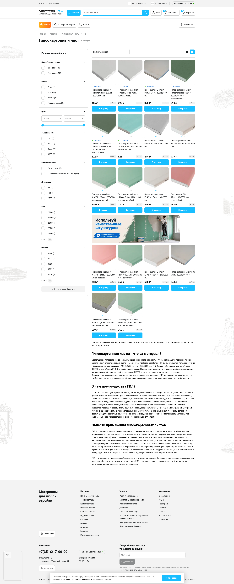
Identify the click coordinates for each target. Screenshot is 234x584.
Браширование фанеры (130, 526)
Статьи (162, 511)
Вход (158, 12)
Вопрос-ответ (165, 515)
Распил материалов (129, 496)
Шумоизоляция (87, 504)
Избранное (171, 12)
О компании (54, 3)
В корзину (103, 108)
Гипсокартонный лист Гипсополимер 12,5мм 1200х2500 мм (102, 93)
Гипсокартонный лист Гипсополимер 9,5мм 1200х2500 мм (128, 93)
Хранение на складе (129, 511)
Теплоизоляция (87, 500)
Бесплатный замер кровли (132, 500)
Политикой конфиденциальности (78, 579)
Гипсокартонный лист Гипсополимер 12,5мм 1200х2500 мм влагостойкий (181, 94)
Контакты (43, 3)
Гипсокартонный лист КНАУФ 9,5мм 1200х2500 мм (155, 197)
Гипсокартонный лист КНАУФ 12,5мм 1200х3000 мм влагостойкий (103, 197)
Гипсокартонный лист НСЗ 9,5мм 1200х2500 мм (183, 273)
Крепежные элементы (90, 535)
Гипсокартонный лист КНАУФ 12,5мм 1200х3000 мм (183, 143)
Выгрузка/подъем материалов (134, 522)
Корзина (188, 12)
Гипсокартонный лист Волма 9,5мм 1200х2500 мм (155, 93)
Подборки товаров (66, 24)
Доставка (124, 508)
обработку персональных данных (133, 570)
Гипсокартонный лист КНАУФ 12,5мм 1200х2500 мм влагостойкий (130, 275)
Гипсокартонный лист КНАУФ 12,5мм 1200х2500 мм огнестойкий (103, 275)
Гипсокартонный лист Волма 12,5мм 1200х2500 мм (156, 143)
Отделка (84, 527)
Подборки (163, 504)
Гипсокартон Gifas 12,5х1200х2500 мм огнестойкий (180, 197)
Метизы (84, 531)
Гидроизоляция (87, 515)
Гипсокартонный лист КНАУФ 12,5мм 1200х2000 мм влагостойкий (130, 323)
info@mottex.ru (161, 3)
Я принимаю (171, 578)
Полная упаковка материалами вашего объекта (134, 517)
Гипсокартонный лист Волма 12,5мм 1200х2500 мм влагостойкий (103, 323)
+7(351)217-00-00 (139, 3)
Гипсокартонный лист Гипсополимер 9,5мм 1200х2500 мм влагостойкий (101, 148)
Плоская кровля (87, 508)
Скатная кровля (87, 511)
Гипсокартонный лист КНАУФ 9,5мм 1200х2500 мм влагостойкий (129, 197)
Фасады (84, 519)
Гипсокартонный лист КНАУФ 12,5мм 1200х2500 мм (156, 275)
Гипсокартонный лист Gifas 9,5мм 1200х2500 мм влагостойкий (130, 146)
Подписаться (127, 562)
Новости (162, 508)
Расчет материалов (128, 504)
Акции (47, 24)
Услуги (86, 24)
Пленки (83, 523)
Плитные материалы (89, 496)
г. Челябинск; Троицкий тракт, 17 (54, 561)
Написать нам (46, 568)
